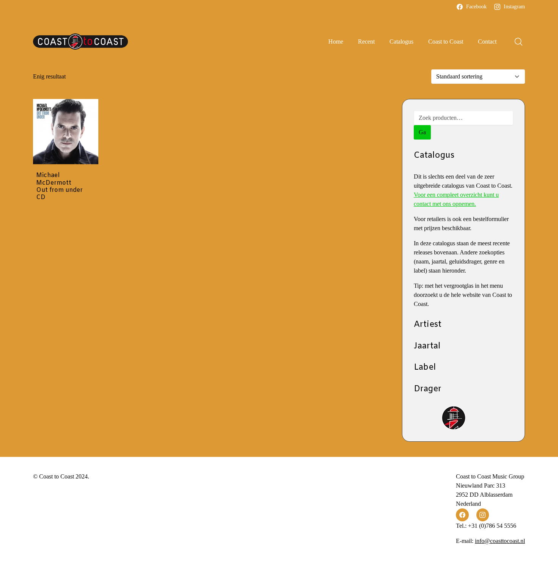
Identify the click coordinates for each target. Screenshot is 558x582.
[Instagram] (482, 514)
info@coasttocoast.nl (500, 541)
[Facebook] (462, 514)
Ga (422, 132)
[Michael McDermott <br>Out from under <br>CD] (65, 131)
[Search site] (518, 42)
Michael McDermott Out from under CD (59, 186)
